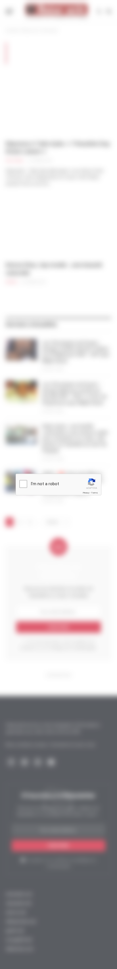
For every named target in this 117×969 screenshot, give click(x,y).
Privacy (86, 492)
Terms (94, 492)
